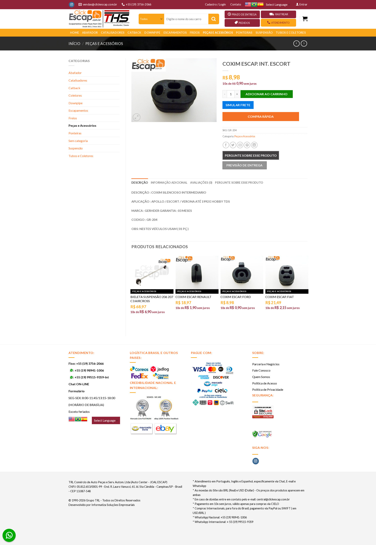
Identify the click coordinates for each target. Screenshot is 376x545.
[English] (248, 4)
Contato (235, 4)
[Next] (307, 291)
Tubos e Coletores (291, 32)
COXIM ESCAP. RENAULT (193, 297)
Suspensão (264, 32)
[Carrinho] (304, 19)
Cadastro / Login (215, 4)
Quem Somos (261, 377)
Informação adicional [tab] (169, 182)
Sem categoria (78, 141)
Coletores (75, 95)
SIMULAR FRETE (238, 105)
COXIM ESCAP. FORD (236, 297)
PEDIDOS (244, 22)
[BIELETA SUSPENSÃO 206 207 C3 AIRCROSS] (152, 272)
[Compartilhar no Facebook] (226, 145)
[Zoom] (136, 117)
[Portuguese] (254, 4)
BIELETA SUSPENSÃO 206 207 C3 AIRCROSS (151, 299)
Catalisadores (112, 32)
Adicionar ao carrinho (266, 94)
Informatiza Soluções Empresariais (113, 504)
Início (74, 43)
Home (74, 32)
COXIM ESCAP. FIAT (279, 297)
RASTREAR (281, 14)
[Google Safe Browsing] (262, 435)
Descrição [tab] (139, 182)
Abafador (90, 32)
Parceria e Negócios (265, 364)
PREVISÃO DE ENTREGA (244, 165)
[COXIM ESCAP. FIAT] (286, 272)
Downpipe (152, 32)
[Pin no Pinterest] (247, 145)
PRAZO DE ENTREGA (244, 14)
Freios (195, 32)
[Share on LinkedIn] (254, 145)
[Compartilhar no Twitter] (233, 145)
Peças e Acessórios (218, 32)
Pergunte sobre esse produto (251, 155)
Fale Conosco (261, 370)
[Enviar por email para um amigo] (240, 145)
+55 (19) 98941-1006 (89, 370)
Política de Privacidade (267, 389)
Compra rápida (261, 116)
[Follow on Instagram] (71, 5)
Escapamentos (175, 32)
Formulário (77, 391)
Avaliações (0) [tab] (201, 182)
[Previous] (132, 291)
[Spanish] (260, 4)
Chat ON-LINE (79, 384)
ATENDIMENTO (280, 22)
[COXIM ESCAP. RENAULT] (197, 272)
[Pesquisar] (213, 19)
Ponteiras (244, 32)
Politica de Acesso (264, 383)
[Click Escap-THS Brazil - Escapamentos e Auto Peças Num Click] (100, 19)
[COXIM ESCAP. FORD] (242, 272)
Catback (134, 32)
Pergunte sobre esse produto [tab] (239, 182)
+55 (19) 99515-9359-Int (92, 377)
